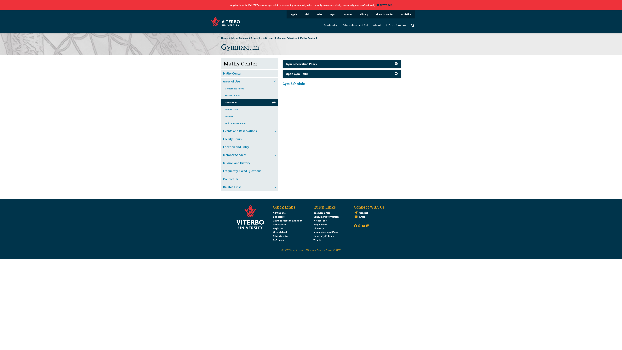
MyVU (333, 14)
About (377, 25)
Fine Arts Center (384, 14)
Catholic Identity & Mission (287, 220)
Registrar (278, 228)
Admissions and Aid (355, 25)
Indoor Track (231, 109)
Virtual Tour (320, 220)
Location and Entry (236, 147)
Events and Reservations (240, 131)
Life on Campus (396, 25)
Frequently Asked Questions (242, 171)
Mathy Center (307, 38)
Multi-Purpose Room (235, 123)
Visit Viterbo (280, 224)
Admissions (279, 212)
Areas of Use (231, 81)
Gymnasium (231, 102)
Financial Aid (280, 232)
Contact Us (230, 179)
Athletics (406, 14)
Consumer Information (326, 216)
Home (224, 38)
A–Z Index (278, 240)
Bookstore (279, 216)
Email (362, 216)
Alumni (348, 14)
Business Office (321, 212)
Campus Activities (287, 38)
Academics (331, 25)
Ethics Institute (281, 236)
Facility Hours (232, 139)
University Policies (323, 236)
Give (319, 14)
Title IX (317, 240)
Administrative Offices (325, 232)
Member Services (235, 155)
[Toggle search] (412, 25)
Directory (318, 228)
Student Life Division (262, 38)
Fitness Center (232, 95)
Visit (307, 14)
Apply (293, 14)
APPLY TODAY (384, 5)
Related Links (232, 187)
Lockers (229, 116)
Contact (363, 212)
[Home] (226, 21)
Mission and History (236, 163)
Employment (320, 224)
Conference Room (234, 88)
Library (364, 14)
